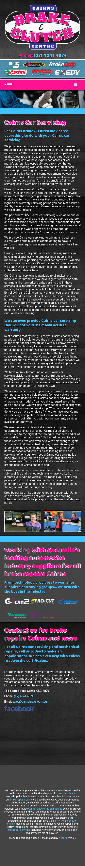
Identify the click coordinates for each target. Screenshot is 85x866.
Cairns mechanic (66, 793)
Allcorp (63, 837)
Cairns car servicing (19, 829)
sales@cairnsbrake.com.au (30, 701)
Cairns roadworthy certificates (45, 808)
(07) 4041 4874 (50, 56)
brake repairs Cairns (21, 799)
